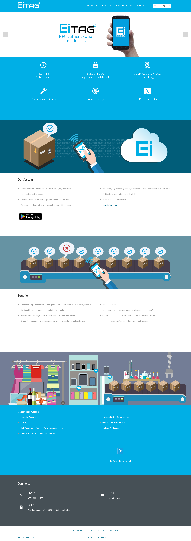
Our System (77, 531)
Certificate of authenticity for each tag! (147, 75)
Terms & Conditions (26, 537)
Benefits (88, 531)
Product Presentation (120, 460)
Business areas (101, 531)
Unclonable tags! (95, 99)
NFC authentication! (147, 99)
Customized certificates (43, 99)
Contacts (114, 531)
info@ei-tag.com (116, 498)
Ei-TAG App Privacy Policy (95, 537)
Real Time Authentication (43, 75)
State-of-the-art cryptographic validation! (95, 75)
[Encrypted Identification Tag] (29, 5)
